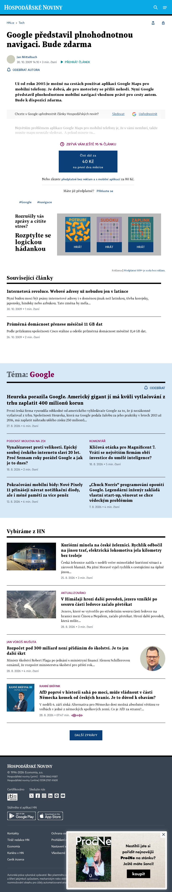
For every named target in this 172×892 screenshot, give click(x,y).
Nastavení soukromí (64, 846)
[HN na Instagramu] (44, 796)
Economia (13, 846)
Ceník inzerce (15, 859)
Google (42, 374)
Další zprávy (86, 735)
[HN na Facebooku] (38, 796)
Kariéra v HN (15, 853)
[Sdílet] (153, 23)
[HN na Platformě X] (31, 796)
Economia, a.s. (34, 772)
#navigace (44, 202)
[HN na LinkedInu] (50, 796)
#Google (25, 202)
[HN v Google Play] (21, 816)
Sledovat (118, 114)
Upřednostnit (148, 114)
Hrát (78, 247)
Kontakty (13, 833)
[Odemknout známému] (163, 23)
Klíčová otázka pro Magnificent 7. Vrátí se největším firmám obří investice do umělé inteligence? (122, 453)
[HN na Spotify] (57, 796)
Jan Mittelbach (27, 57)
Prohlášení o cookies (64, 840)
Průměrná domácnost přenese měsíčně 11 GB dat (55, 324)
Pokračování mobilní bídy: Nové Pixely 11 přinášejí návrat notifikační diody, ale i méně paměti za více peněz (45, 490)
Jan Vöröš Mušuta (21, 642)
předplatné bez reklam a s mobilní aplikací (90, 179)
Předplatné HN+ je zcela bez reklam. (144, 270)
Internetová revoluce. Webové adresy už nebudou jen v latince (67, 291)
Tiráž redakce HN (18, 840)
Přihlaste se (105, 191)
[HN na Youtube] (63, 796)
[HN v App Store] (50, 816)
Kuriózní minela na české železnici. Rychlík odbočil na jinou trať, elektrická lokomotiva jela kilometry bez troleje (111, 550)
